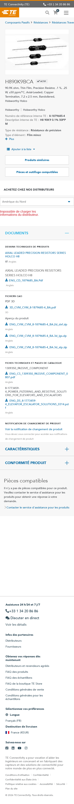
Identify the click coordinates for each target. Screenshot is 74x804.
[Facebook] (7, 748)
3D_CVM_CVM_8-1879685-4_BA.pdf (32, 307)
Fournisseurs (13, 646)
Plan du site (11, 788)
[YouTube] (19, 748)
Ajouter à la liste (21, 149)
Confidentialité (41, 774)
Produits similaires (37, 160)
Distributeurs (14, 640)
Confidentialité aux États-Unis (21, 779)
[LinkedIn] (13, 748)
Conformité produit (25, 463)
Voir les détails (16, 625)
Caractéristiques (22, 449)
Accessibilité (46, 783)
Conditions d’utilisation (17, 774)
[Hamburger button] (66, 12)
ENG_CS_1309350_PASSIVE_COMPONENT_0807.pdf (36, 375)
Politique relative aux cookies (20, 783)
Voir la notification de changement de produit (33, 429)
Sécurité (60, 783)
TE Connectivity (9, 12)
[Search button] (47, 12)
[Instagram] (26, 748)
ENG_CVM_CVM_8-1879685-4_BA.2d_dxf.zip (38, 324)
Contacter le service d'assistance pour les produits (38, 507)
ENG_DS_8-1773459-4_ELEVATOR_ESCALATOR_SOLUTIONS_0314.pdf (37, 404)
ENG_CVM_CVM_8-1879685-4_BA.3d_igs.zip (38, 336)
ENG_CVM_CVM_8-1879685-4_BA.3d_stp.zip (38, 347)
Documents (16, 233)
